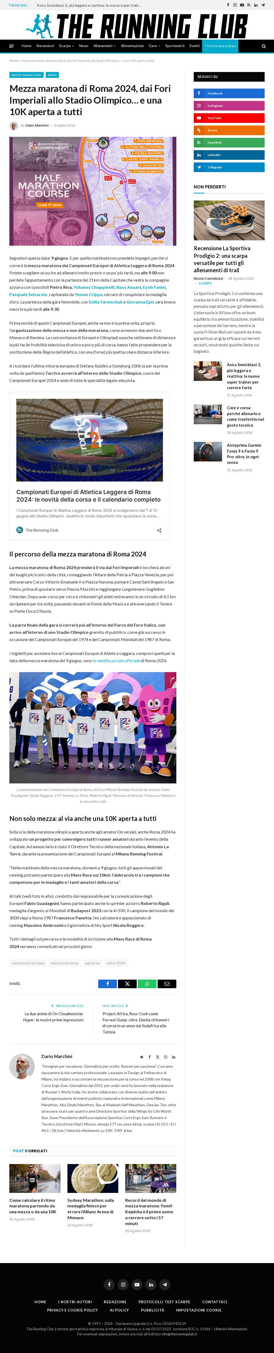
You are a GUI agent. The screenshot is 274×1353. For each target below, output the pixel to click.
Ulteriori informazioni (230, 1329)
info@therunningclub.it (179, 1334)
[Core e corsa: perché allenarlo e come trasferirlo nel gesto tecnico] (208, 414)
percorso (92, 963)
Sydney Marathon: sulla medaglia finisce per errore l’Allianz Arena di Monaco (90, 1208)
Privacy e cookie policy (72, 1310)
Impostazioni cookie (198, 1310)
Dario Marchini (37, 125)
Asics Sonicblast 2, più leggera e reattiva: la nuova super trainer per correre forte (90, 5)
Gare (153, 46)
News (83, 46)
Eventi (195, 46)
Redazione (115, 1302)
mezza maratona (64, 963)
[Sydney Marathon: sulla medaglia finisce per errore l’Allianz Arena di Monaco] (93, 1178)
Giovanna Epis (140, 301)
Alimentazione (132, 46)
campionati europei (28, 963)
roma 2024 (116, 963)
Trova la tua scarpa (220, 46)
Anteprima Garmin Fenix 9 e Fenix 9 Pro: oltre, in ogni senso (244, 454)
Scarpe (65, 46)
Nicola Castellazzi (208, 278)
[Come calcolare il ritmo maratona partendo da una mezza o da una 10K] (34, 1178)
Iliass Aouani (128, 287)
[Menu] (11, 46)
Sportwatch (175, 46)
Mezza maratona (26, 75)
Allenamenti (102, 46)
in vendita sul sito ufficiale (117, 660)
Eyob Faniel (154, 287)
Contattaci (214, 1302)
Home (27, 46)
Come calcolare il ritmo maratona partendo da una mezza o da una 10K (32, 1205)
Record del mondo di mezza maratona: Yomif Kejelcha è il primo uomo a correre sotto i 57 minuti (149, 1211)
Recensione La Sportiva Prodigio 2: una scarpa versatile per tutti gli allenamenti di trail (222, 259)
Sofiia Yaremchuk (106, 301)
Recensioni (45, 46)
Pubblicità (152, 1310)
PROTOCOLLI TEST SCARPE (164, 1302)
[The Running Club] (137, 26)
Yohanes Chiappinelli (94, 287)
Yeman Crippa (88, 294)
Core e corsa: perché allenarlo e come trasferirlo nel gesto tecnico (245, 416)
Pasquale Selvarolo (28, 294)
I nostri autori (75, 1302)
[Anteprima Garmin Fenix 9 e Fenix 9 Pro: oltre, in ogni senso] (208, 451)
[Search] (263, 46)
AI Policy (119, 1310)
